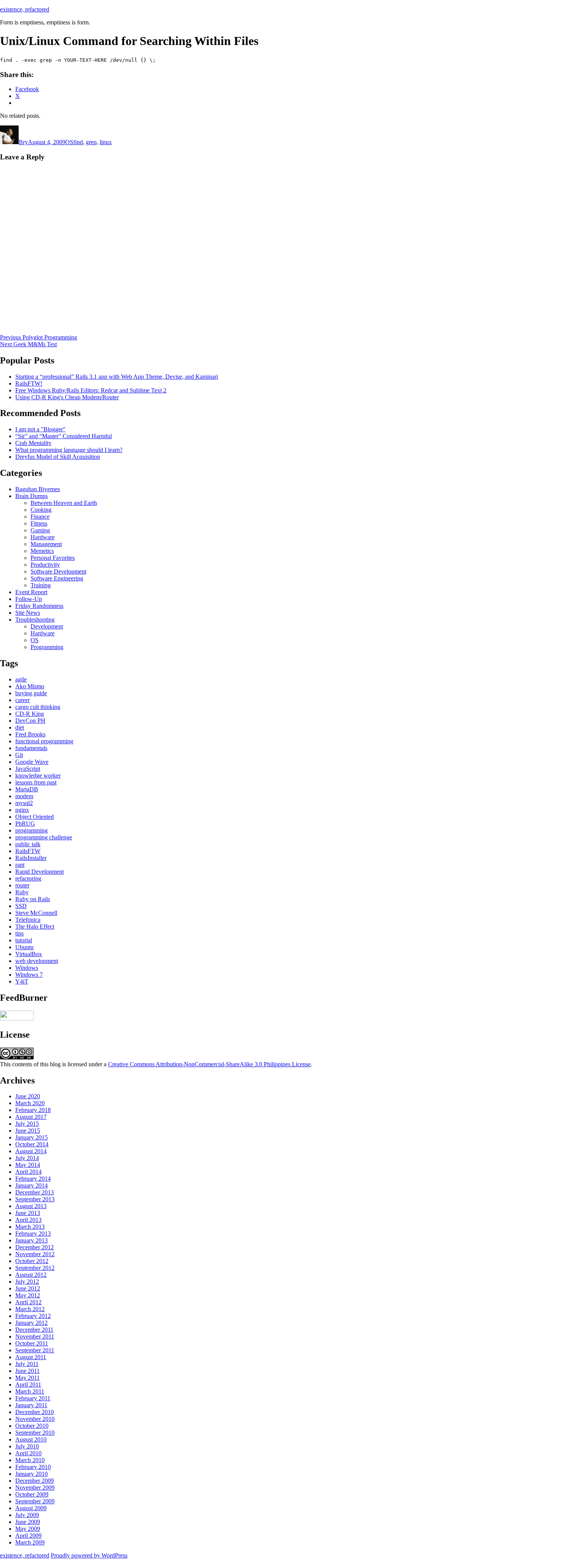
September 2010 (35, 1432)
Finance (40, 516)
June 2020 (27, 1096)
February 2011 (32, 1398)
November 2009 (35, 1487)
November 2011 (34, 1336)
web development (36, 961)
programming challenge (43, 837)
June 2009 (27, 1522)
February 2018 (33, 1110)
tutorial (23, 940)
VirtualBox (28, 954)
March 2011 (29, 1391)
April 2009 (28, 1535)
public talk (27, 844)
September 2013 (35, 1199)
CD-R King (29, 713)
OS (69, 142)
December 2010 (34, 1412)
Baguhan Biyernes (37, 489)
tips (19, 933)
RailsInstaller (31, 858)
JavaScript (27, 768)
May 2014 (27, 1165)
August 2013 (31, 1206)
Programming (47, 647)
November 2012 (35, 1254)
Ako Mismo (29, 686)
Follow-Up (28, 599)
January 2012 (31, 1323)
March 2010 (30, 1460)
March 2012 (30, 1309)
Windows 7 (29, 974)
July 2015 (27, 1123)
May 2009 (27, 1528)
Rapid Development (39, 871)
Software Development (58, 571)
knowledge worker (38, 775)
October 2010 (31, 1425)
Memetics (42, 551)
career (22, 700)
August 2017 (31, 1117)
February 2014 (33, 1178)
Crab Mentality (33, 443)
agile (21, 679)
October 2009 (31, 1494)
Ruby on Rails (32, 899)
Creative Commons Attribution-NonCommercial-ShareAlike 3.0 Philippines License (209, 1064)
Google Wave (31, 762)
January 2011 (31, 1405)
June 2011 (27, 1371)
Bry (23, 142)
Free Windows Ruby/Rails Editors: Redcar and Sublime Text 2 (90, 390)
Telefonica (27, 919)
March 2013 (30, 1226)
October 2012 (31, 1261)
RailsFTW (27, 851)
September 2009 (35, 1501)
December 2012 (34, 1247)
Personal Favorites (53, 557)
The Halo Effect (34, 926)
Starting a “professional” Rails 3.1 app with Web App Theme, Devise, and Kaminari (116, 376)
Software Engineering (57, 578)
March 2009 (30, 1542)
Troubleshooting (35, 619)
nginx (22, 810)
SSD (21, 906)
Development (47, 626)
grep (91, 142)
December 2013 (34, 1192)
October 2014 (31, 1144)
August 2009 (31, 1508)
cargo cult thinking (37, 707)
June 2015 (27, 1130)
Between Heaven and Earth (64, 503)
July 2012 (27, 1281)
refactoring (28, 878)
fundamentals (31, 748)
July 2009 (27, 1515)
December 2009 (34, 1480)
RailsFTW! (28, 383)
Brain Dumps (31, 496)
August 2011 (30, 1357)
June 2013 (27, 1213)
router (22, 885)
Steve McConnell (36, 913)
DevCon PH (30, 720)
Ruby (22, 892)
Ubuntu (24, 947)
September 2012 (35, 1268)
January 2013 (31, 1240)
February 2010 (33, 1467)
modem (24, 796)
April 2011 (28, 1384)
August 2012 (31, 1274)
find (78, 142)
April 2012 (28, 1302)
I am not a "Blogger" (40, 429)
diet (19, 727)
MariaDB (26, 789)
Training (41, 585)
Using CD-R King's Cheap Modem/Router (67, 397)
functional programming (44, 741)
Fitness (39, 523)
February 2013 (33, 1233)
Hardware (43, 537)
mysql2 (24, 803)
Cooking (41, 509)
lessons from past (35, 782)
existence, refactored (24, 9)
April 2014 (28, 1171)
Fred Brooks (30, 734)
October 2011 (31, 1343)
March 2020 (30, 1103)
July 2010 (27, 1446)
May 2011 (27, 1377)
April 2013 (28, 1220)
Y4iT (21, 981)
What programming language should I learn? (69, 450)
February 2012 (33, 1316)
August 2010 (31, 1439)
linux (106, 142)
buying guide (31, 693)
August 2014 (31, 1151)
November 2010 (35, 1419)
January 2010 (31, 1474)
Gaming (40, 530)
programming (31, 830)
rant (19, 864)
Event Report (31, 592)
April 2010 (28, 1453)
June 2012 (27, 1288)
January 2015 (31, 1137)
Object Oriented (34, 816)
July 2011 (27, 1364)
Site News (27, 612)
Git (19, 755)
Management (46, 544)
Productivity (45, 564)
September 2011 (34, 1350)
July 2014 (27, 1158)
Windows (26, 967)
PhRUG (25, 823)
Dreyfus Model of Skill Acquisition (57, 456)
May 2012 (27, 1295)
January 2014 (31, 1185)
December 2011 (34, 1329)
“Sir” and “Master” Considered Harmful (63, 436)
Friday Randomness (39, 606)
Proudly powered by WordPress (89, 1555)
